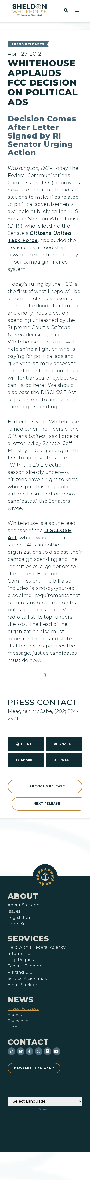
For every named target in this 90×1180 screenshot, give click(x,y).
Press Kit (17, 924)
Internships (20, 954)
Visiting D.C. (20, 972)
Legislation (20, 917)
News (21, 999)
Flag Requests (22, 960)
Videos (15, 1015)
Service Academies (27, 979)
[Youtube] (56, 1051)
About (23, 896)
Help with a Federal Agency (36, 947)
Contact (28, 1042)
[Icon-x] (38, 1051)
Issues (14, 911)
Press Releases (27, 44)
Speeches (18, 1021)
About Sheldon (24, 905)
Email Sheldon (23, 985)
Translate (61, 1109)
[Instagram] (47, 1051)
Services (28, 938)
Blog (13, 1027)
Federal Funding (25, 966)
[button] (77, 10)
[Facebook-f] (29, 1051)
